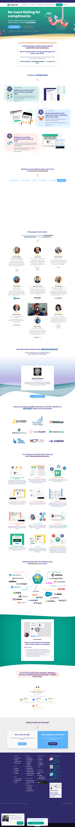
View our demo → (59, 506)
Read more (16, 267)
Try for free (14, 27)
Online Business (26, 180)
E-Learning (53, 180)
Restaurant (62, 180)
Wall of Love (41, 4)
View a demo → (37, 552)
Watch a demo (29, 27)
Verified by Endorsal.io (37, 694)
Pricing (48, 4)
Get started (52, 744)
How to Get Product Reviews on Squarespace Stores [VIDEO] (55, 761)
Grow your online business (51, 214)
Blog (53, 4)
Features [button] (25, 4)
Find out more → (23, 484)
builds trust (31, 193)
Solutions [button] (33, 4)
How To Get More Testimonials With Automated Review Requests (55, 777)
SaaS (34, 180)
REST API (20, 145)
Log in (66, 4)
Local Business (14, 180)
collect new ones (25, 200)
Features (27, 756)
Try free (59, 4)
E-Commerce (43, 180)
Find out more (17, 101)
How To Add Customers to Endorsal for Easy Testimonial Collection (55, 769)
